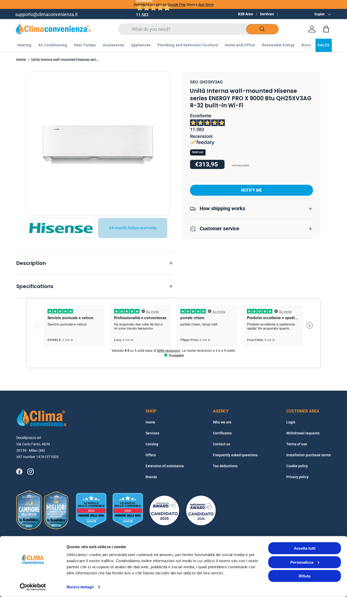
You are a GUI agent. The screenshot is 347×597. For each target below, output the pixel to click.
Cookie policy (297, 466)
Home (21, 60)
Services (267, 14)
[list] (98, 143)
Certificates (222, 433)
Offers (151, 455)
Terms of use (296, 444)
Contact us (221, 444)
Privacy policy (297, 477)
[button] (326, 29)
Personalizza (301, 562)
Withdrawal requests (303, 433)
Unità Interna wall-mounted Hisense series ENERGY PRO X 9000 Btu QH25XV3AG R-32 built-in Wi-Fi (65, 60)
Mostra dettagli (80, 587)
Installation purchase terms (308, 455)
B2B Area (245, 14)
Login (290, 422)
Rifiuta (304, 576)
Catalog (152, 444)
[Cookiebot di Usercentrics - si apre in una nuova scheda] (33, 587)
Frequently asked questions (235, 455)
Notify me (251, 190)
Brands (151, 477)
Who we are (222, 422)
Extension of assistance (165, 466)
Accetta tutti (305, 548)
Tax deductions (225, 466)
